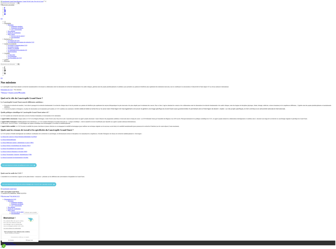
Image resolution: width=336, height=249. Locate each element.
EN (2, 18)
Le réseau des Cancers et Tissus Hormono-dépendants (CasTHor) (19, 136)
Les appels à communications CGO (17, 45)
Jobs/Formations (12, 51)
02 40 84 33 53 (15, 196)
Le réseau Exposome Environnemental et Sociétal (14, 157)
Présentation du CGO (7, 89)
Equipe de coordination (14, 32)
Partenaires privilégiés (17, 28)
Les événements (12, 56)
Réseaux (4, 92)
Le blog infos (11, 55)
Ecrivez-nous (5, 196)
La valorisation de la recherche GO (17, 50)
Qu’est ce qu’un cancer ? (18, 36)
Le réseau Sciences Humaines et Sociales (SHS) (14, 151)
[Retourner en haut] (1, 247)
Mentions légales (8, 243)
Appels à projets (13, 92)
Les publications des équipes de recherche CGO (21, 42)
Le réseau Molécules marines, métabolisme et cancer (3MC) (17, 142)
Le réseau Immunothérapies (8, 139)
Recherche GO (8, 39)
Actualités (7, 53)
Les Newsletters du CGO (15, 58)
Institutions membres (17, 26)
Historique (10, 25)
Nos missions (11, 31)
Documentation (15, 37)
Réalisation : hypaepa (10, 244)
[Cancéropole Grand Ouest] (9, 189)
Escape (7, 61)
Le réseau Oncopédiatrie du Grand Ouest (12, 148)
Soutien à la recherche (10, 43)
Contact (6, 59)
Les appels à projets (13, 47)
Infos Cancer (11, 34)
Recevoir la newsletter (8, 5)
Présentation (7, 23)
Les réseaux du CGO (13, 40)
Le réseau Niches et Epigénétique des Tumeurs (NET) (16, 145)
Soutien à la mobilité (13, 48)
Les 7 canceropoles (16, 29)
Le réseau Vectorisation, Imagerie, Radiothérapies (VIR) (16, 154)
